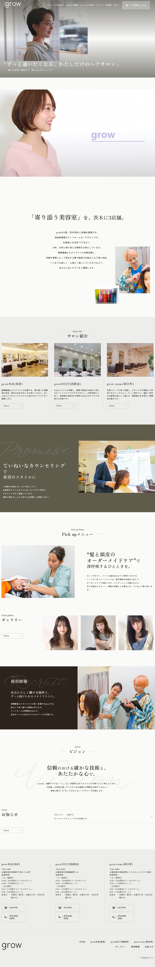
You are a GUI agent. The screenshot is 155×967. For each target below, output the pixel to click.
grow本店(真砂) (58, 5)
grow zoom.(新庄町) (87, 5)
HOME (49, 5)
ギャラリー (100, 5)
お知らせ (116, 5)
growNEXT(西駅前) (72, 5)
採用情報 (108, 5)
